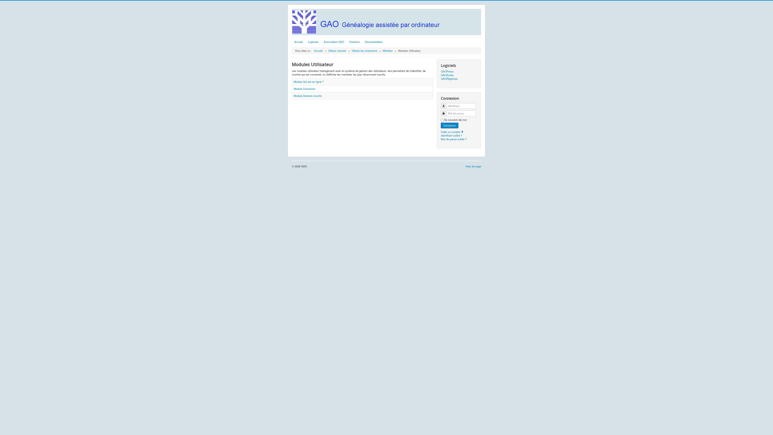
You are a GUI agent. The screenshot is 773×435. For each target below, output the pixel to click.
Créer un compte (451, 132)
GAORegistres (449, 79)
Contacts (354, 42)
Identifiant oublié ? (451, 135)
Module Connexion (304, 89)
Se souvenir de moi (455, 120)
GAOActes (447, 75)
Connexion (449, 125)
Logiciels (313, 42)
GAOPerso (447, 71)
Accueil (298, 42)
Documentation (373, 42)
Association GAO (334, 42)
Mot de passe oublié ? (454, 139)
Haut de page (473, 166)
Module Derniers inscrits (308, 96)
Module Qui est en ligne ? (308, 82)
